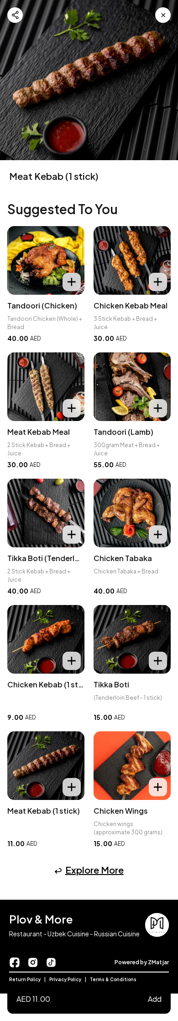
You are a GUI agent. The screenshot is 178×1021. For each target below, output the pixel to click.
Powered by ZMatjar (142, 962)
